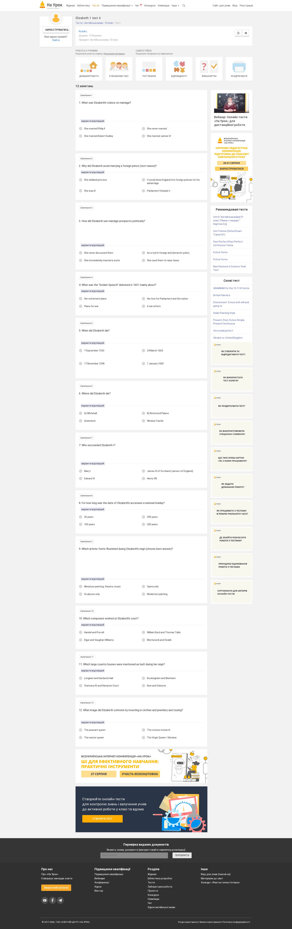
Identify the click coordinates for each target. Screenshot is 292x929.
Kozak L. (83, 31)
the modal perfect (223, 330)
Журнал (70, 5)
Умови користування (210, 922)
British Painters (221, 295)
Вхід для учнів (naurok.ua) (215, 874)
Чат (138, 5)
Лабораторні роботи (160, 886)
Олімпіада (163, 5)
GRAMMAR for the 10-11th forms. (231, 288)
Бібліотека (83, 5)
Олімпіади (153, 899)
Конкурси (149, 5)
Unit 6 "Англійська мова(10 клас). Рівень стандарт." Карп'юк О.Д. (228, 220)
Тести (95, 5)
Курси (97, 886)
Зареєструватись (57, 29)
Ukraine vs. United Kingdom (227, 337)
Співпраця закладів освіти (56, 878)
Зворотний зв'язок (56, 887)
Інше (175, 5)
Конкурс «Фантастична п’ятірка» (220, 882)
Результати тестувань (114, 54)
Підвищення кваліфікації (116, 5)
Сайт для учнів (221, 5)
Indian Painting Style (224, 313)
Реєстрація (246, 5)
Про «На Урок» (49, 874)
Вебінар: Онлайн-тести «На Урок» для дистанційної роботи (230, 121)
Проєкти (153, 890)
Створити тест (102, 818)
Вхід (235, 5)
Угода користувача (188, 922)
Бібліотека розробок (160, 878)
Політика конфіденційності (236, 922)
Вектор (98, 890)
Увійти (56, 40)
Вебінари (99, 878)
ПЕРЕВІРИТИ (182, 855)
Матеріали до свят (212, 878)
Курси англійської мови (161, 907)
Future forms (220, 252)
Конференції (101, 882)
